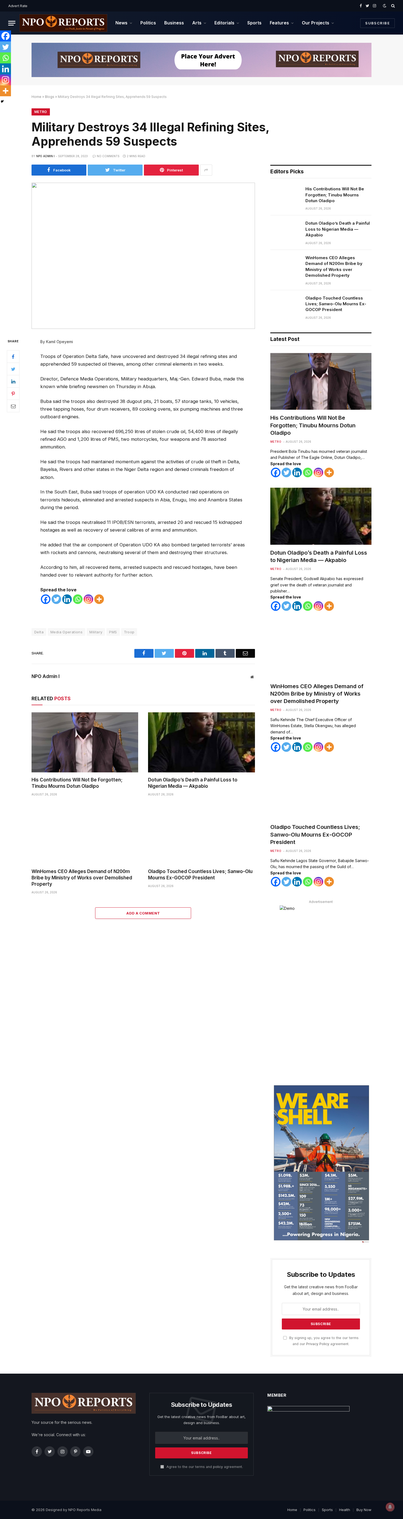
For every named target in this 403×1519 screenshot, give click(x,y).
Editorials (224, 23)
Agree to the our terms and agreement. (204, 1467)
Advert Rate (17, 6)
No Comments (108, 156)
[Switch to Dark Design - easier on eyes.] (385, 6)
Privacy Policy (317, 1344)
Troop (129, 632)
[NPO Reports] (63, 23)
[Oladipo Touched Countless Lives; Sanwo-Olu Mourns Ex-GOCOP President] (201, 834)
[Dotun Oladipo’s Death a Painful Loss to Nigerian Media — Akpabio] (201, 742)
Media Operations (66, 632)
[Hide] (2, 101)
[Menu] (11, 23)
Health (344, 1509)
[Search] (392, 6)
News (121, 23)
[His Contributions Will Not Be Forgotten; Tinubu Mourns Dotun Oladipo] (85, 742)
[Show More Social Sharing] (206, 170)
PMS (113, 632)
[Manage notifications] (390, 1507)
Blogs (49, 97)
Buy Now (363, 1509)
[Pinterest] (13, 393)
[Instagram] (88, 599)
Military (95, 632)
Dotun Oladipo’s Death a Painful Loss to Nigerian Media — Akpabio (192, 783)
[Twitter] (13, 369)
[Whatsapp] (78, 599)
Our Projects (315, 23)
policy (218, 1467)
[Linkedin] (67, 599)
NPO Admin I (45, 156)
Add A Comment (143, 913)
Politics (148, 23)
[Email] (13, 406)
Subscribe (377, 23)
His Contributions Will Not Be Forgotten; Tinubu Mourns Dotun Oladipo (77, 783)
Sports (254, 23)
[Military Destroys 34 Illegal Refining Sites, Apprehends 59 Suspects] (143, 256)
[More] (99, 599)
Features (279, 23)
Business (174, 23)
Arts (197, 23)
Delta (39, 632)
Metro (40, 112)
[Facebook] (13, 356)
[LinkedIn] (13, 381)
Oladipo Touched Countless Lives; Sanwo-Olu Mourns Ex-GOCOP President (200, 874)
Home (36, 97)
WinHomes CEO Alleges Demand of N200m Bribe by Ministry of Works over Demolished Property (82, 878)
